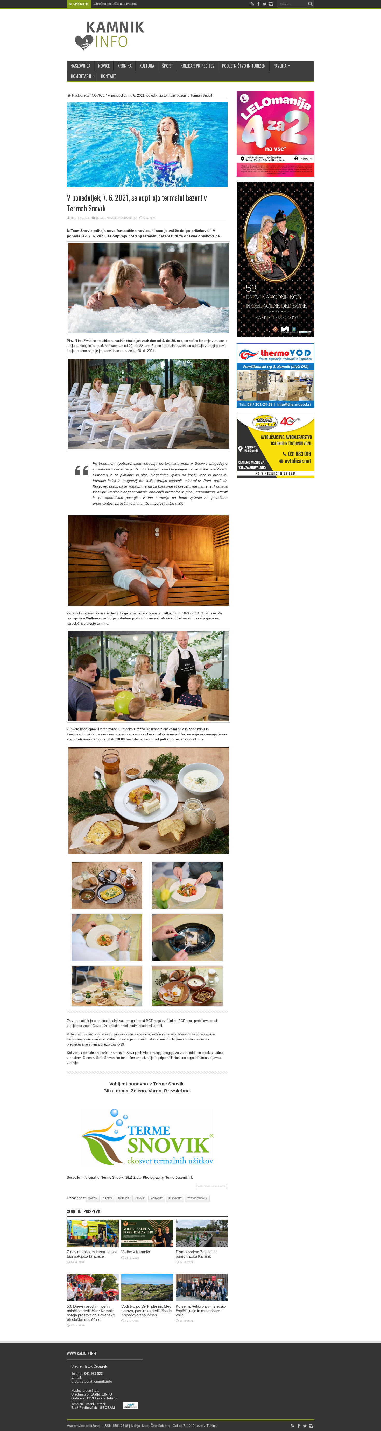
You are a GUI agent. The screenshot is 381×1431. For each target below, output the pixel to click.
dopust (123, 1198)
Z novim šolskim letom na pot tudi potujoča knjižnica (92, 1254)
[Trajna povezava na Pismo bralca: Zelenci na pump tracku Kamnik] (202, 1246)
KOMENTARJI (81, 76)
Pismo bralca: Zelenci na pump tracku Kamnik (196, 1254)
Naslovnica (80, 95)
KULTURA (146, 66)
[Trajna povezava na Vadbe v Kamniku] (147, 1246)
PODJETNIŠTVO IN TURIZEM (244, 66)
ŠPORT (167, 66)
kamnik (140, 1198)
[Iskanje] (310, 4)
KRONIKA (124, 66)
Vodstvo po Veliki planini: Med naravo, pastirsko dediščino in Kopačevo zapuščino (146, 1310)
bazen (92, 1198)
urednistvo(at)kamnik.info (91, 1381)
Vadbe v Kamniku (136, 1252)
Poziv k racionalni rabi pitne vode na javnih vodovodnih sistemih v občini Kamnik (150, 4)
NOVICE (104, 66)
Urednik (84, 218)
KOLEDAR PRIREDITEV (197, 66)
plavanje (175, 1198)
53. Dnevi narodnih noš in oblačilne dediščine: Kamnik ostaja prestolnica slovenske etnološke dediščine (91, 1313)
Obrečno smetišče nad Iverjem (115, 4)
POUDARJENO (127, 218)
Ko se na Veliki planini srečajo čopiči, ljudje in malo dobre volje (201, 1310)
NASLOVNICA (80, 66)
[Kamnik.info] (106, 47)
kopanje (157, 1198)
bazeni (107, 1198)
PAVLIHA (279, 66)
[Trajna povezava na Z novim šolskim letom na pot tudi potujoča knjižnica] (93, 1246)
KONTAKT (108, 76)
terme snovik (197, 1198)
